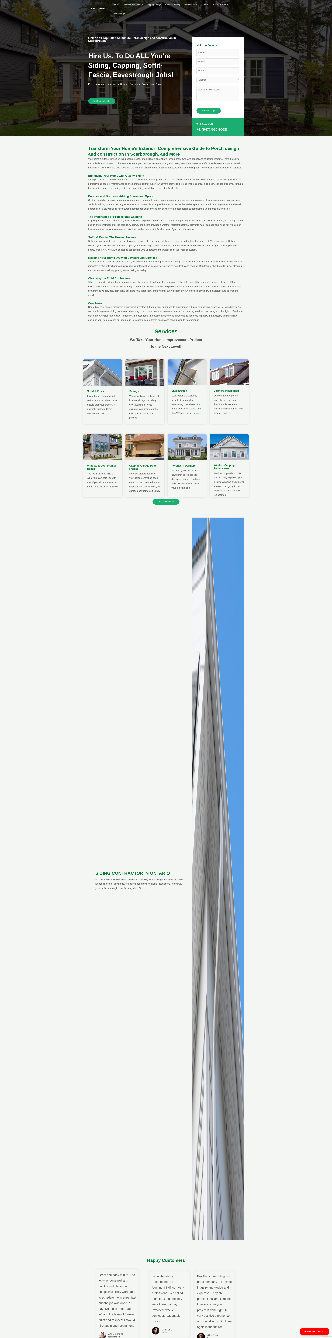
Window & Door (190, 5)
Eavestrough (119, 14)
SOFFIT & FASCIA (220, 5)
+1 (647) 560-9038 (211, 129)
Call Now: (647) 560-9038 (315, 1331)
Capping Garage (154, 5)
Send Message (209, 111)
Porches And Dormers (133, 5)
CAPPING (205, 5)
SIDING (117, 5)
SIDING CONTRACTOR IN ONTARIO (132, 873)
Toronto (192, 408)
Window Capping (172, 5)
